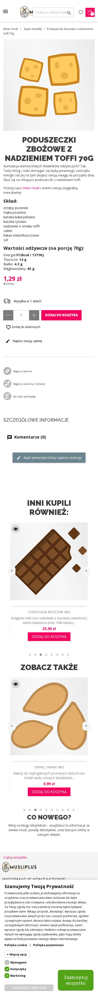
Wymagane (18, 962)
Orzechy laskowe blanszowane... (49, 612)
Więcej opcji (18, 954)
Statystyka (18, 969)
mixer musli (30, 188)
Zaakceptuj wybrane (29, 987)
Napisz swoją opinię (27, 341)
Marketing (18, 976)
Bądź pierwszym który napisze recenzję (52, 457)
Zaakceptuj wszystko (76, 980)
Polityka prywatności (48, 945)
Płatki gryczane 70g (49, 767)
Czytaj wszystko (15, 857)
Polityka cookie (16, 945)
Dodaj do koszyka (61, 315)
